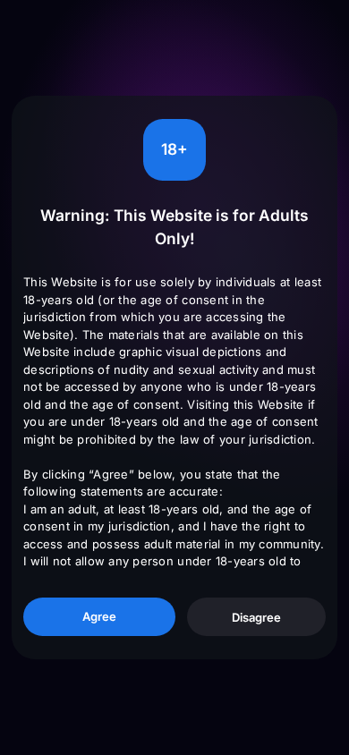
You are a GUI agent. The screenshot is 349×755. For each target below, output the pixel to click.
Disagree (256, 617)
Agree (99, 616)
